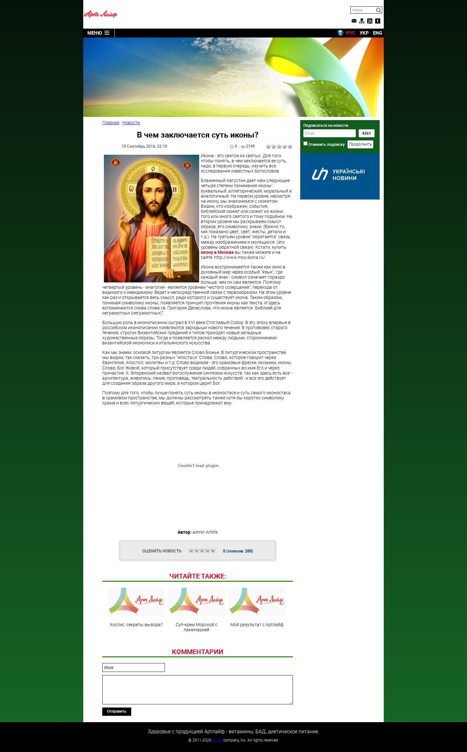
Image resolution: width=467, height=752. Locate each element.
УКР (364, 33)
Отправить (116, 711)
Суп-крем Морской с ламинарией (196, 626)
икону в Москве (217, 252)
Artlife (217, 739)
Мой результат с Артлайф (256, 624)
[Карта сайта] (361, 21)
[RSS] (369, 21)
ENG (377, 33)
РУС (350, 33)
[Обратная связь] (353, 21)
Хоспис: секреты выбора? (136, 624)
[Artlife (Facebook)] (377, 21)
